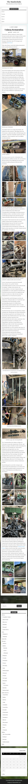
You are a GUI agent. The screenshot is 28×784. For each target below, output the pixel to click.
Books (3, 16)
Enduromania (6, 741)
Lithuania (5, 653)
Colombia (5, 704)
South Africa (6, 629)
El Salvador (5, 712)
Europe (12, 27)
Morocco (5, 622)
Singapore (5, 634)
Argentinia (5, 694)
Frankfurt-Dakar (7, 617)
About (3, 19)
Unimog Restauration (14, 29)
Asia (3, 632)
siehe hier (9, 42)
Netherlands (6, 670)
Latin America (5, 692)
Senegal (4, 627)
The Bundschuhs (14, 2)
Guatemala (5, 714)
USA (3, 744)
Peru (4, 727)
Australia (4, 639)
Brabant (4, 736)
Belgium (5, 655)
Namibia (5, 624)
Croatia (4, 658)
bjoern (10, 32)
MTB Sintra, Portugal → (21, 599)
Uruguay (5, 730)
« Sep (3, 774)
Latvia (4, 650)
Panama (4, 724)
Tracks (3, 14)
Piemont (5, 673)
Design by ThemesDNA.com (14, 782)
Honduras (5, 717)
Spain (4, 683)
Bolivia (4, 699)
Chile (4, 702)
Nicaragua (5, 722)
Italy (4, 668)
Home (3, 11)
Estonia (5, 648)
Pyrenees (5, 685)
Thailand (5, 636)
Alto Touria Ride (6, 734)
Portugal (5, 678)
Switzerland (6, 690)
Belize (4, 697)
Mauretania (5, 619)
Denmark (5, 660)
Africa (3, 615)
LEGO (3, 21)
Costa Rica (5, 707)
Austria (4, 643)
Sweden (4, 687)
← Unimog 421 (4, 599)
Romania (5, 680)
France (4, 663)
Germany (16, 27)
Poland (4, 675)
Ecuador (5, 709)
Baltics (4, 645)
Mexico (4, 719)
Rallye (3, 732)
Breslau (4, 739)
